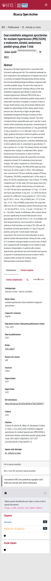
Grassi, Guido (10, 51)
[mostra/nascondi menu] (46, 5)
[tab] (27, 280)
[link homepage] (8, 5)
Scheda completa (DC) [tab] (14, 279)
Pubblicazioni (13, 27)
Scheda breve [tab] (11, 270)
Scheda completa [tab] (26, 270)
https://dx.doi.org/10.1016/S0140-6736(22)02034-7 (24, 403)
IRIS (3, 27)
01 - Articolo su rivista (31, 27)
